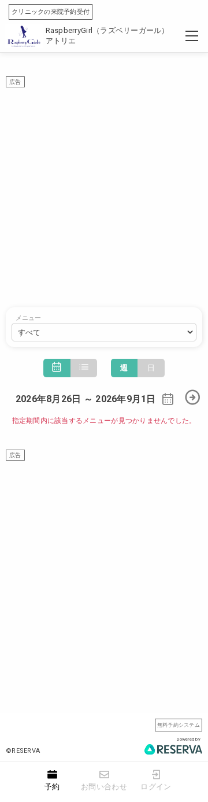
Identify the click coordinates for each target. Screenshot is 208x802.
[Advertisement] (104, 191)
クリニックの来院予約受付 (51, 12)
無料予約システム (178, 725)
